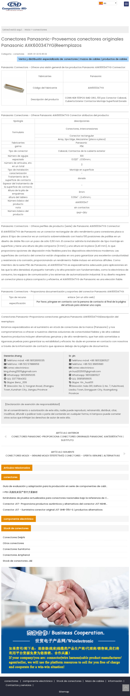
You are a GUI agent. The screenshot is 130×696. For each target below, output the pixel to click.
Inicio (28, 29)
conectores (40, 29)
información (115, 681)
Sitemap (64, 691)
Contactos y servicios (18, 685)
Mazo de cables (94, 681)
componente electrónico (38, 681)
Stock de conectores (69, 681)
